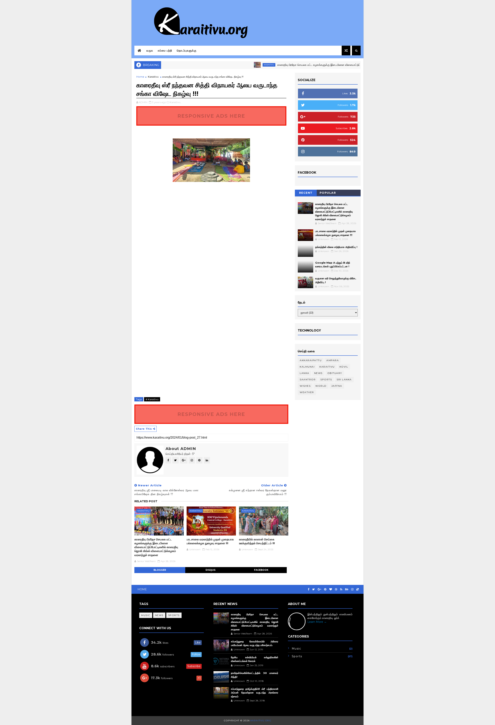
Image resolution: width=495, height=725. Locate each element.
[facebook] (308, 589)
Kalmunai (307, 366)
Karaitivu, (175, 102)
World (321, 385)
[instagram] (352, 589)
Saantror (308, 379)
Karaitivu (252, 64)
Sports (326, 379)
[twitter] (313, 589)
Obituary (334, 373)
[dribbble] (336, 589)
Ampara (332, 360)
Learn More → (317, 622)
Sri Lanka (344, 379)
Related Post (145, 501)
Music (145, 615)
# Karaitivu (152, 399)
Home (140, 76)
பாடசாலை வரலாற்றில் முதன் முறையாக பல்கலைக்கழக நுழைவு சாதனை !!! (210, 541)
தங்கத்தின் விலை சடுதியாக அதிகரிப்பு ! (336, 247)
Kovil (344, 366)
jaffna (336, 385)
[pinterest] (325, 589)
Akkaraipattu (311, 360)
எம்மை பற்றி (165, 50)
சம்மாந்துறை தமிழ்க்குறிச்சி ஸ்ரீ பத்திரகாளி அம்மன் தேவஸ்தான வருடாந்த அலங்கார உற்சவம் (254, 692)
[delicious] (357, 589)
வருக (149, 50)
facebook (261, 569)
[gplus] (319, 589)
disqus (210, 569)
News (318, 373)
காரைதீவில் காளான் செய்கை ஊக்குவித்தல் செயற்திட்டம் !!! (257, 541)
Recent (306, 193)
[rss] (341, 589)
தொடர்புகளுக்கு (186, 50)
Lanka (304, 373)
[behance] (346, 589)
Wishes (305, 385)
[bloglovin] (330, 589)
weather (307, 392)
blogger (160, 569)
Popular (328, 193)
